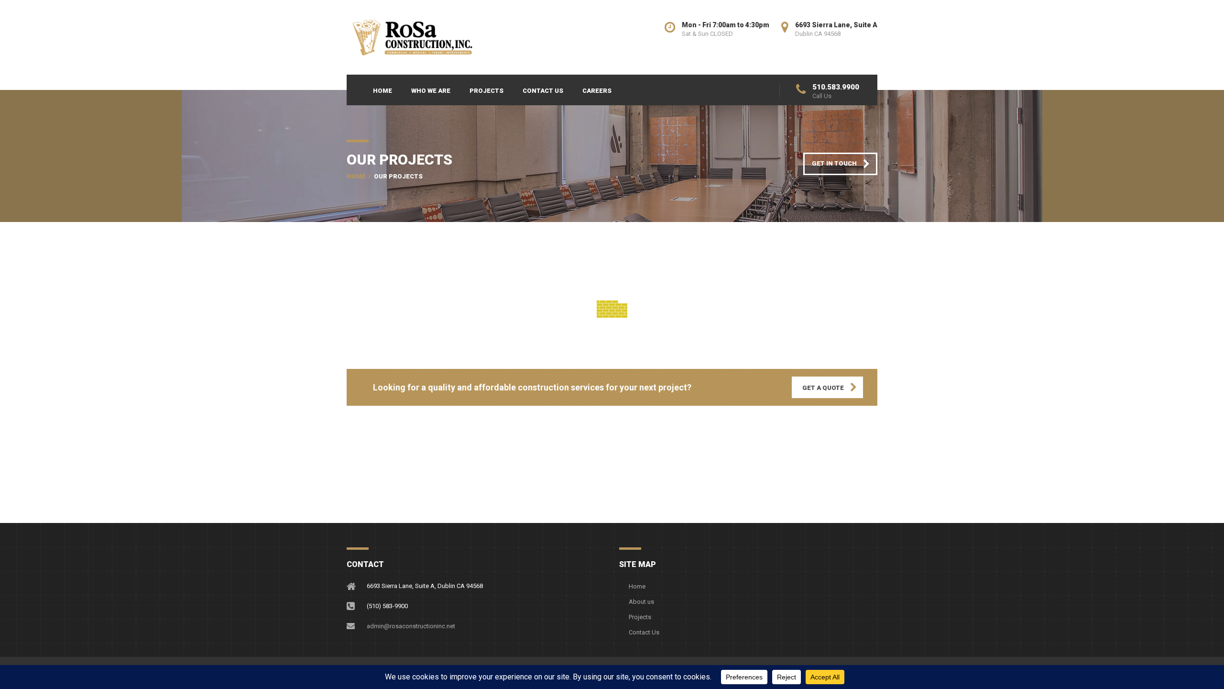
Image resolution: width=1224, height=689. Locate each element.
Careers (597, 90)
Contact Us (543, 90)
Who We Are (430, 90)
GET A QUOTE (823, 387)
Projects (486, 90)
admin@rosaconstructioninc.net (411, 626)
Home (382, 90)
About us (641, 601)
